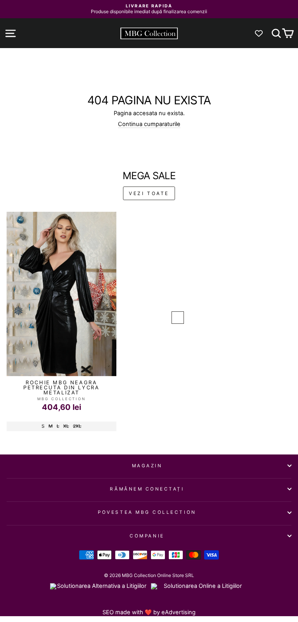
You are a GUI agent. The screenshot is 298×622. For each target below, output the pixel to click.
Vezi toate (149, 193)
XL (66, 426)
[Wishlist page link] (262, 33)
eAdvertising (178, 612)
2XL (77, 426)
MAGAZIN (147, 465)
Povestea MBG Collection (147, 512)
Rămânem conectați (147, 489)
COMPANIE (147, 536)
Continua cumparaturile (149, 124)
